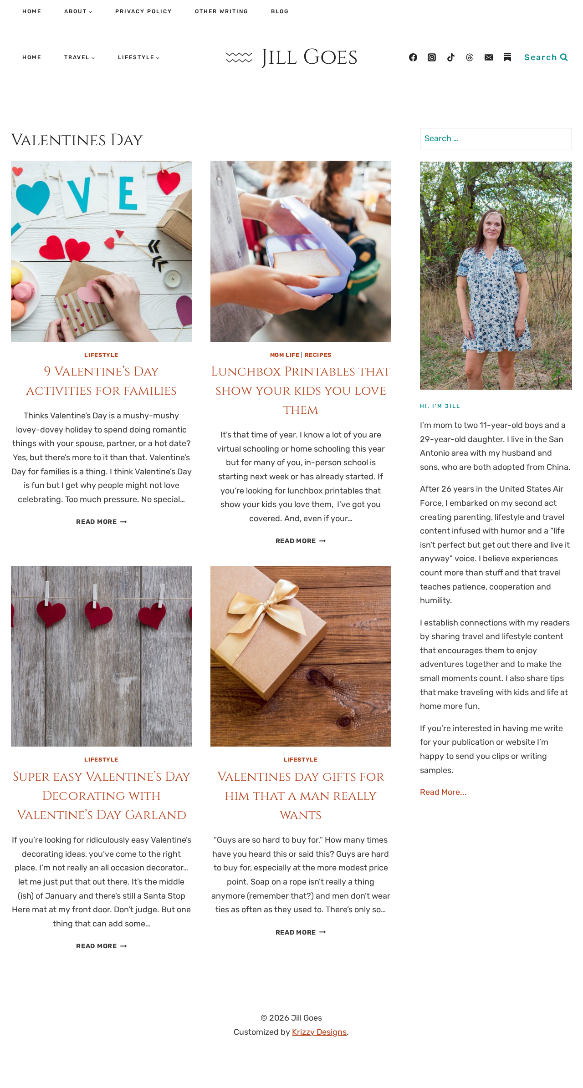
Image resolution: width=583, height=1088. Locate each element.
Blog (280, 11)
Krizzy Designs (319, 1032)
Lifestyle (101, 354)
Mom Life (285, 354)
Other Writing (221, 11)
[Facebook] (413, 57)
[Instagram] (432, 57)
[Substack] (507, 57)
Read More (101, 522)
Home (31, 11)
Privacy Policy (143, 11)
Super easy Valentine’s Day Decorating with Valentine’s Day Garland (101, 796)
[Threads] (469, 57)
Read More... (443, 792)
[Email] (489, 57)
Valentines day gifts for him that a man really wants (300, 796)
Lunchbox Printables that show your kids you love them (300, 390)
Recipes (318, 354)
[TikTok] (451, 57)
